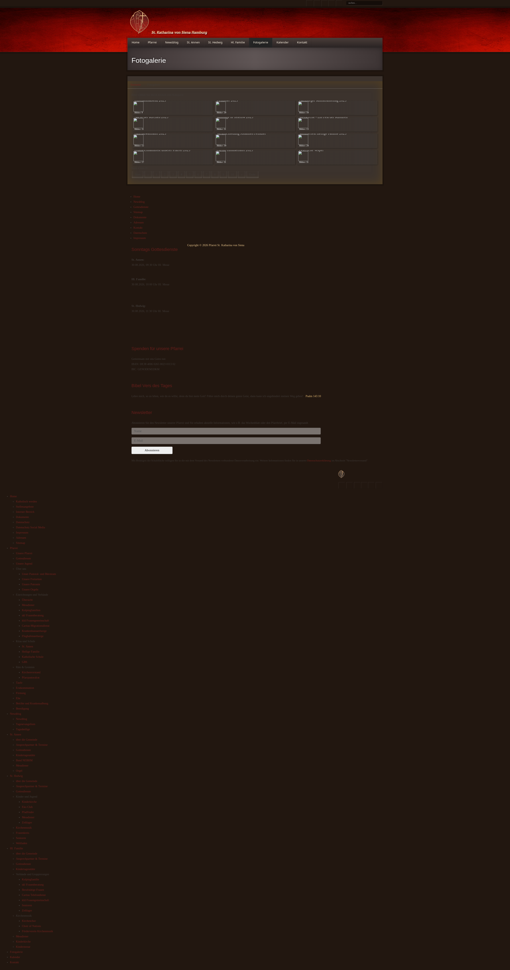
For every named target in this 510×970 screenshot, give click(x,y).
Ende (252, 174)
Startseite (135, 84)
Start (137, 174)
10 (232, 174)
